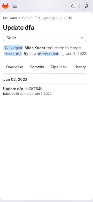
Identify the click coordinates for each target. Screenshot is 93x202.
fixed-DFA (13, 54)
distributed (48, 54)
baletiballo (11, 94)
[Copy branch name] (26, 54)
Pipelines (59, 67)
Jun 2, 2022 (76, 53)
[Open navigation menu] (15, 6)
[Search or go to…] (73, 6)
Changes (81, 67)
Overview (14, 67)
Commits (37, 67)
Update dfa (13, 88)
